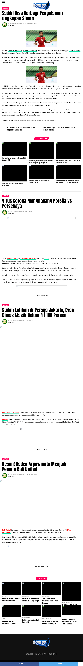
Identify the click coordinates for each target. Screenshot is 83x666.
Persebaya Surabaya (28, 258)
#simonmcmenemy (34, 120)
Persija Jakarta (12, 258)
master (12, 25)
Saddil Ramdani (74, 50)
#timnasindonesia (49, 120)
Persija (5, 419)
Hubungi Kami (52, 654)
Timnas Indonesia (15, 50)
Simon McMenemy (30, 50)
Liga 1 (46, 258)
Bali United (6, 530)
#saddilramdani (20, 120)
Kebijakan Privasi (40, 654)
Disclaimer (29, 654)
